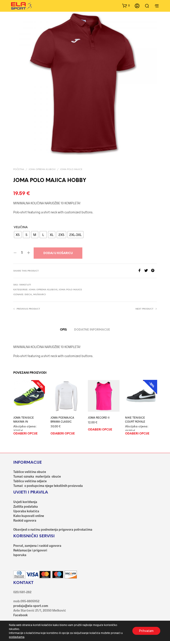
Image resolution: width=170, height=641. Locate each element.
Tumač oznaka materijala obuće (37, 476)
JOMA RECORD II (99, 417)
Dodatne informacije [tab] (92, 329)
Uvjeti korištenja (25, 502)
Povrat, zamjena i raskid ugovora (37, 545)
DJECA (28, 294)
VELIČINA (21, 227)
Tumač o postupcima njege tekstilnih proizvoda (48, 486)
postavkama (16, 637)
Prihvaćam (146, 631)
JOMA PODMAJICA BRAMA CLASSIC (62, 419)
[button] (126, 5)
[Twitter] (147, 271)
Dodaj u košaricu (58, 253)
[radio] (17, 234)
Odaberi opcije (25, 433)
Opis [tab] (63, 329)
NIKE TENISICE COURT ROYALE (135, 419)
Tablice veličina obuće (29, 472)
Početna (18, 169)
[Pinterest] (154, 271)
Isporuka (19, 555)
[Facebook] (141, 271)
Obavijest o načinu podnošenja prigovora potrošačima (52, 529)
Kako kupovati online (28, 516)
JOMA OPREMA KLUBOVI (42, 169)
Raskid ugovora (24, 520)
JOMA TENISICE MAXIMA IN (23, 419)
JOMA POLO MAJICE (71, 169)
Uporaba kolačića (26, 511)
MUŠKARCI (39, 294)
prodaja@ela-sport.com (30, 606)
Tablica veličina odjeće (30, 481)
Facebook (20, 615)
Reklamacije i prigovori (30, 550)
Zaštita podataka (25, 506)
